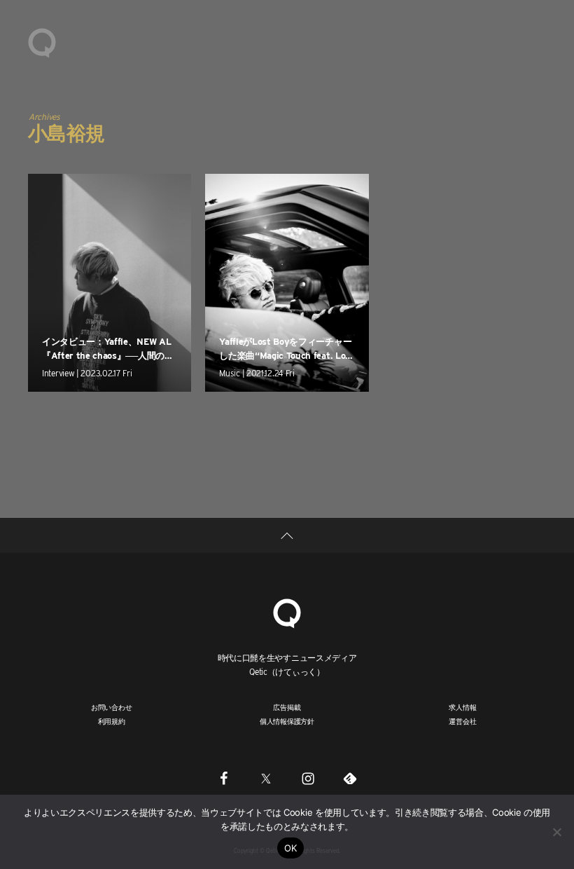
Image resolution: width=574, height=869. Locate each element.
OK (291, 848)
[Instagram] (308, 778)
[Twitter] (266, 778)
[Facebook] (224, 778)
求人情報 (462, 707)
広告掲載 (286, 707)
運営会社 (462, 721)
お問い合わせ (111, 707)
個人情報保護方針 (287, 721)
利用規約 (111, 721)
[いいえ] (557, 832)
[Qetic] (41, 42)
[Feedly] (350, 778)
